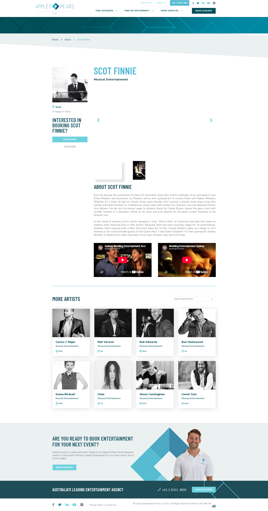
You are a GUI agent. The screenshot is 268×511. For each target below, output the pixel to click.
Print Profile (70, 146)
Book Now (70, 139)
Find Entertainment (137, 10)
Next (210, 120)
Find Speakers (104, 10)
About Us (161, 3)
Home (55, 39)
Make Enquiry (203, 10)
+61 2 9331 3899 (180, 3)
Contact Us (146, 3)
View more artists (183, 298)
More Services (170, 10)
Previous (99, 120)
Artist (67, 39)
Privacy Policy (96, 505)
